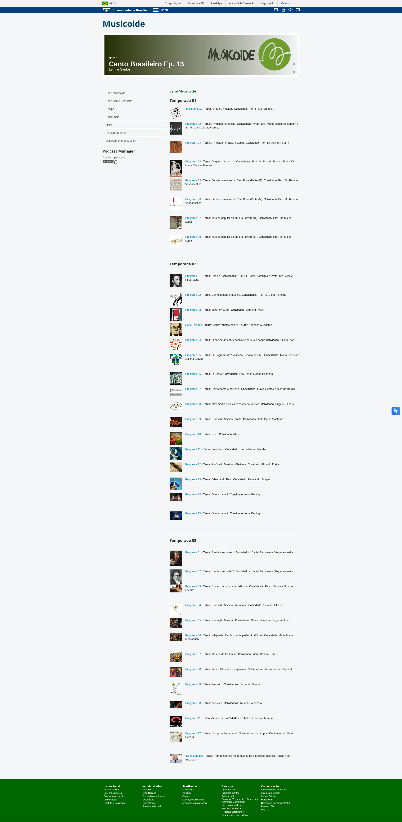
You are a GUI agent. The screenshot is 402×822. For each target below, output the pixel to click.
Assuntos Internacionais (194, 803)
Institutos (187, 793)
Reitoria (147, 790)
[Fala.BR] (290, 10)
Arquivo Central (229, 790)
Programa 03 (193, 142)
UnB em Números (113, 793)
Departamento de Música (121, 141)
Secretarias (149, 803)
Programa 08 (193, 237)
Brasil (113, 3)
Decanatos (148, 800)
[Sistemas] (297, 10)
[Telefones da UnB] (283, 10)
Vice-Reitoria (149, 793)
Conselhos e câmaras (154, 796)
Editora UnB (228, 796)
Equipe (110, 109)
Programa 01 (193, 108)
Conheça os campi (113, 796)
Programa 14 (193, 494)
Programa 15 (193, 513)
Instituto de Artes (116, 133)
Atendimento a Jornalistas (274, 790)
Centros (186, 796)
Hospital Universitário (232, 808)
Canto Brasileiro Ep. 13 (146, 64)
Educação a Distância (193, 800)
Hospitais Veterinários (233, 812)
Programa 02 (193, 124)
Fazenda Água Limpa (232, 805)
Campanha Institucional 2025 (275, 803)
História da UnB (112, 790)
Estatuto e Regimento (114, 803)
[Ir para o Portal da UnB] (126, 10)
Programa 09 (193, 419)
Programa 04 (193, 161)
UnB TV (265, 810)
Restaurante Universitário (235, 815)
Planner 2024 (267, 806)
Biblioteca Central (230, 793)
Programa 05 (193, 180)
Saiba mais (112, 117)
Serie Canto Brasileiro (119, 101)
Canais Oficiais (268, 796)
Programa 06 (193, 199)
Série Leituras (193, 325)
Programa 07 (193, 218)
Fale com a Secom (270, 793)
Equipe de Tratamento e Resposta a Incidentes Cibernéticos (240, 800)
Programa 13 (193, 479)
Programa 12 (193, 464)
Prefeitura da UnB (152, 806)
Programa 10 (193, 434)
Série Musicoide (115, 93)
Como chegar (110, 800)
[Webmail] (276, 10)
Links (109, 125)
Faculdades (188, 790)
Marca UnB (267, 800)
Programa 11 (193, 449)
